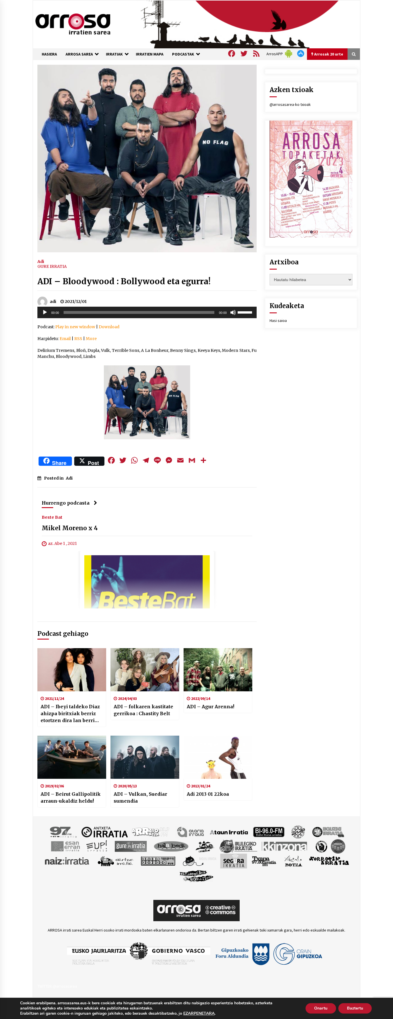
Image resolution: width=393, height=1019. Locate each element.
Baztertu (355, 1008)
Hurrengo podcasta (65, 503)
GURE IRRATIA (52, 266)
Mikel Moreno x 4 (70, 528)
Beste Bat (52, 517)
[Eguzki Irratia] (327, 831)
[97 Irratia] (64, 831)
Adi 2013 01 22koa (208, 794)
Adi (40, 261)
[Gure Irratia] (131, 846)
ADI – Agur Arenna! (210, 706)
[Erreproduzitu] (45, 312)
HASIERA (49, 54)
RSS (78, 338)
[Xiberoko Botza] (293, 860)
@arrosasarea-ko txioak (290, 104)
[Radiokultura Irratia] (158, 860)
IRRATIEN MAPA (149, 54)
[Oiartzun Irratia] (115, 860)
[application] (147, 312)
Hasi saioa (278, 320)
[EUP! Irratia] (97, 846)
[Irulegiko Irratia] (238, 846)
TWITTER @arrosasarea (57, 986)
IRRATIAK (114, 54)
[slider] (246, 312)
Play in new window (75, 326)
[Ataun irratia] (229, 831)
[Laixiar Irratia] (338, 846)
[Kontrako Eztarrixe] (321, 846)
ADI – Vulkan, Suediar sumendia (140, 797)
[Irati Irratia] (205, 846)
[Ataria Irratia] (191, 831)
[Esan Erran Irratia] (65, 846)
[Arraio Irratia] (151, 831)
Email (65, 338)
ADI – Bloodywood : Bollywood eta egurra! (124, 281)
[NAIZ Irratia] (67, 860)
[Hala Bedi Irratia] (171, 846)
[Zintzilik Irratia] (196, 875)
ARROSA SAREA (79, 54)
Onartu (320, 1008)
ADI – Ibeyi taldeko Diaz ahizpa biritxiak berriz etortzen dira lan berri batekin (70, 714)
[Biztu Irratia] (298, 831)
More (91, 338)
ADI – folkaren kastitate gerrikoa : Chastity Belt (143, 710)
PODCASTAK (183, 54)
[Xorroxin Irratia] (329, 860)
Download (109, 326)
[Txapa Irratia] (264, 860)
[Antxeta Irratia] (104, 831)
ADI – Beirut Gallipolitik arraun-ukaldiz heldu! (71, 797)
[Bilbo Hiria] (268, 831)
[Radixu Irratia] (199, 860)
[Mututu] (233, 312)
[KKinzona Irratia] (285, 846)
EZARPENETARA (199, 1013)
